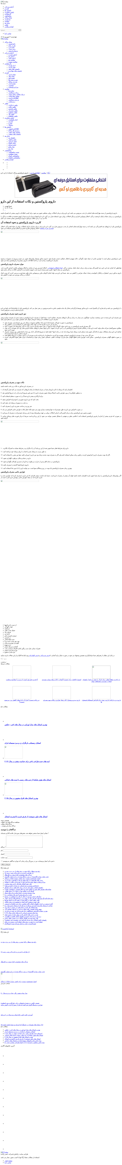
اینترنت (10, 121)
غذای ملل (11, 76)
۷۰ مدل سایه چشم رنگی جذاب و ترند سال (14, 993)
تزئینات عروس (13, 51)
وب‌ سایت (4, 857)
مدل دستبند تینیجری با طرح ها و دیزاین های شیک (20, 893)
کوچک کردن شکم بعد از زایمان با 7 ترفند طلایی (19, 891)
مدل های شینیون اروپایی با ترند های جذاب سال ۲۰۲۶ (21, 913)
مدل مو (10, 148)
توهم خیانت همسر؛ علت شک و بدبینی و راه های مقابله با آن (23, 909)
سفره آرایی (12, 83)
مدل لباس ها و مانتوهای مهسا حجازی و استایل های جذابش (23, 1041)
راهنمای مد (11, 138)
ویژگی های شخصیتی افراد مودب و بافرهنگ (18, 875)
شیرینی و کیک (12, 82)
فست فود (11, 78)
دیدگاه (3, 847)
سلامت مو (11, 60)
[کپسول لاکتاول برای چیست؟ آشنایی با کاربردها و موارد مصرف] (61, 678)
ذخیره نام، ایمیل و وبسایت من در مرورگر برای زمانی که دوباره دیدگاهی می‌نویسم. (29, 861)
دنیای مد (7, 23)
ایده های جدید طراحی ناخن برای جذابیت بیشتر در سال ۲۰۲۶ (27, 761)
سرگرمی (7, 19)
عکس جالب (12, 107)
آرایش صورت (12, 54)
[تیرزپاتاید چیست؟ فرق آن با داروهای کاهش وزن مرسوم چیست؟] (22, 699)
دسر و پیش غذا (13, 80)
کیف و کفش (12, 139)
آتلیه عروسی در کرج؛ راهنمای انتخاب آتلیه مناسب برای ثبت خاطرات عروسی (29, 904)
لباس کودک (12, 143)
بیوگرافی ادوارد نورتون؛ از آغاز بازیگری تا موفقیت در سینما (23, 896)
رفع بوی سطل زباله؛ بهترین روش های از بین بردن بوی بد (22, 871)
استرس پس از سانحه (46, 228)
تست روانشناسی (13, 152)
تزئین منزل (11, 49)
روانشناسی (8, 16)
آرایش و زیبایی (9, 7)
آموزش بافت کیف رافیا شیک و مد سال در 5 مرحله (17, 1015)
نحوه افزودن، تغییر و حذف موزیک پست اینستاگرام (20, 924)
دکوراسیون (11, 44)
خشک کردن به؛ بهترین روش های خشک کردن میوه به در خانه (24, 922)
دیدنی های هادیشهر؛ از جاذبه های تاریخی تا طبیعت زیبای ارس (24, 880)
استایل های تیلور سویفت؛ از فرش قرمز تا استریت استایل (26, 817)
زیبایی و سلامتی (13, 92)
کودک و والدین (9, 26)
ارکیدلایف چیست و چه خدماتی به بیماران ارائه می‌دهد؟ (22, 886)
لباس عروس (12, 141)
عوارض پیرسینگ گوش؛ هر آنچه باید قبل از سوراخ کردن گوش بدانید (22, 1005)
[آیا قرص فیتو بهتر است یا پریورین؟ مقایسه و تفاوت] (22, 678)
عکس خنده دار (13, 110)
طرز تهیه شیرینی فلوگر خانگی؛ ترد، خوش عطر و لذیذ (21, 918)
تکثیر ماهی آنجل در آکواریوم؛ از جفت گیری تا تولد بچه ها (22, 900)
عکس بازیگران (13, 105)
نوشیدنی (11, 85)
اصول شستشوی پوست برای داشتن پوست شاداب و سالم (22, 878)
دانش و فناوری (9, 12)
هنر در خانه (11, 45)
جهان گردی (12, 67)
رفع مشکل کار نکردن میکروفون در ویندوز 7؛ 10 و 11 (21, 907)
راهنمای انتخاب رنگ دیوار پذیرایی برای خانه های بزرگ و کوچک (24, 887)
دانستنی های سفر (13, 69)
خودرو (10, 123)
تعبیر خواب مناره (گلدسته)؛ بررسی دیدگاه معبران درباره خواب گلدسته (27, 877)
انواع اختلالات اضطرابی (55, 268)
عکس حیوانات (12, 112)
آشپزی (7, 8)
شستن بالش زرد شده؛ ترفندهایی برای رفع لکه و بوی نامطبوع (20, 1003)
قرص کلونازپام (34, 655)
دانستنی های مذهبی (14, 134)
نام (2, 850)
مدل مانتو (11, 147)
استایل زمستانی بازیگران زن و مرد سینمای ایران (23, 743)
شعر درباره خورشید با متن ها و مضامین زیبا (18, 895)
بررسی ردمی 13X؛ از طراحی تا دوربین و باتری (19, 873)
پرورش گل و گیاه (13, 130)
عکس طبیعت (12, 109)
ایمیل (2, 854)
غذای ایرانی (12, 74)
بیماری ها (11, 91)
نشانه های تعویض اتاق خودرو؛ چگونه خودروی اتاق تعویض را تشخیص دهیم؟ (28, 889)
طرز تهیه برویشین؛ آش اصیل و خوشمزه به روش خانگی (22, 902)
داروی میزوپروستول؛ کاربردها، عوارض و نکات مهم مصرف (61, 700)
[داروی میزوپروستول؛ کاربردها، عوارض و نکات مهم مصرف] (61, 699)
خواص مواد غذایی (13, 96)
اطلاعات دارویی (13, 98)
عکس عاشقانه (13, 116)
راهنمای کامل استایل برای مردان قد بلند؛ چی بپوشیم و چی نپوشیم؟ (26, 920)
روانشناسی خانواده (14, 157)
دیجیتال (10, 125)
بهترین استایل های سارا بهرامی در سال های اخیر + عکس (26, 725)
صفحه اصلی (8, 1161)
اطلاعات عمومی (13, 129)
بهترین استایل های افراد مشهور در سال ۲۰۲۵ (21, 798)
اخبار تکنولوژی (13, 120)
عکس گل (11, 114)
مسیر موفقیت (12, 154)
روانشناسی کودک (13, 156)
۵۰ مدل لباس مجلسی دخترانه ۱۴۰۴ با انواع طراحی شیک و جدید (25, 1042)
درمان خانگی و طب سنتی (16, 94)
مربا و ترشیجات (13, 87)
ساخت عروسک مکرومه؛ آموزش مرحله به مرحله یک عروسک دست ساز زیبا (28, 905)
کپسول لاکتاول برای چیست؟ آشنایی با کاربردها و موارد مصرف (61, 679)
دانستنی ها (8, 10)
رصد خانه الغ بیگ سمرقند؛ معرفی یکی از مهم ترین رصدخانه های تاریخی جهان (29, 898)
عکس (6, 25)
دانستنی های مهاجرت (15, 71)
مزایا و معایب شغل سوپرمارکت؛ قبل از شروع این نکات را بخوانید (25, 882)
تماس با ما (8, 33)
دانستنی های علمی (14, 132)
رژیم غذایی (11, 101)
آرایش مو (11, 56)
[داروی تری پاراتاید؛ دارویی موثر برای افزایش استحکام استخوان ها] (101, 699)
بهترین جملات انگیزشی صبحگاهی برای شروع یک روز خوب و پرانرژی (26, 911)
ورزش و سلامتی (13, 100)
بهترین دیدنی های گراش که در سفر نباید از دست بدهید (21, 914)
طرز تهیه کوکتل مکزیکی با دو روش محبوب (18, 884)
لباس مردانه (12, 145)
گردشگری (8, 14)
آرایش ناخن (12, 58)
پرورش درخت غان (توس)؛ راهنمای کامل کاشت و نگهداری (23, 916)
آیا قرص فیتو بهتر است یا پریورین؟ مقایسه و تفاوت (22, 679)
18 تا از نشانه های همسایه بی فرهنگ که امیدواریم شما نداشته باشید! (22, 1025)
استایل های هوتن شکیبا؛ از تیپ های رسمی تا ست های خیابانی (28, 780)
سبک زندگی (8, 17)
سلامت (7, 21)
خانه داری (11, 47)
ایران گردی (11, 65)
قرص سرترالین (45, 655)
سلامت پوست (12, 62)
